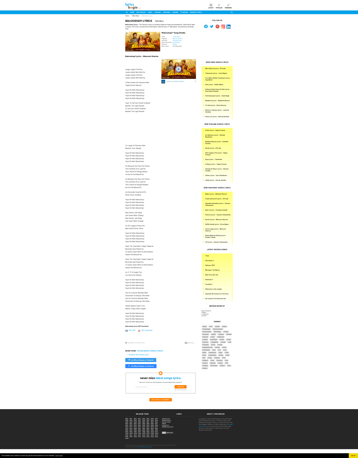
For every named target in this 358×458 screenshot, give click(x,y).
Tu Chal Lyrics (215, 105)
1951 (147, 422)
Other (227, 352)
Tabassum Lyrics (216, 73)
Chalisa (226, 331)
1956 (135, 423)
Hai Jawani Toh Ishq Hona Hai (215, 298)
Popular (219, 8)
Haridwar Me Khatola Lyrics (138, 355)
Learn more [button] (59, 455)
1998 (143, 432)
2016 (152, 435)
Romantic (219, 360)
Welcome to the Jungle (213, 289)
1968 (152, 425)
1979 (130, 428)
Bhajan (225, 326)
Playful (175, 44)
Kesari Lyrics (216, 219)
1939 (130, 420)
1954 (126, 423)
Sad (227, 360)
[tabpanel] (143, 192)
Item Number (206, 350)
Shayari (221, 363)
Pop (204, 358)
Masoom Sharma (178, 38)
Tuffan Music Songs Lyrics (150, 351)
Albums (175, 12)
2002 (126, 433)
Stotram (223, 365)
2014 (143, 435)
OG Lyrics (216, 242)
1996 (135, 432)
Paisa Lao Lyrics (217, 116)
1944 (152, 420)
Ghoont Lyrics (217, 215)
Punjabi (158, 12)
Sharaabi (213, 363)
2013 (139, 435)
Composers (205, 314)
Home (132, 12)
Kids (214, 350)
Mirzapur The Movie (212, 270)
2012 (135, 435)
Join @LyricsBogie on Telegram (142, 360)
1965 (139, 425)
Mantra (214, 334)
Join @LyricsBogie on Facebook (142, 366)
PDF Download (146, 330)
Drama (222, 339)
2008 (152, 433)
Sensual (205, 363)
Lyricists (204, 315)
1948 (135, 422)
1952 (152, 422)
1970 (126, 427)
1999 (147, 432)
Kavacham (206, 334)
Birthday (229, 334)
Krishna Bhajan (207, 331)
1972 (135, 427)
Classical (205, 337)
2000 (152, 432)
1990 (143, 430)
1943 (147, 420)
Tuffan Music (176, 36)
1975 (147, 427)
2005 (139, 433)
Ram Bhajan (218, 331)
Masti (204, 352)
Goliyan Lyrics (215, 164)
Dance (213, 337)
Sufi (227, 363)
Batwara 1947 (210, 265)
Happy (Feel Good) (207, 347)
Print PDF (132, 330)
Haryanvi (166, 12)
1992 (152, 430)
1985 (156, 428)
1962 (126, 425)
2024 (152, 436)
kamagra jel (32, 408)
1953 (156, 422)
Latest (211, 8)
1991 (147, 430)
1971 (130, 427)
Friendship (205, 344)
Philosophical (212, 355)
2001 (156, 432)
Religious (205, 360)
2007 (148, 433)
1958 (143, 423)
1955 (130, 423)
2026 (126, 438)
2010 (126, 435)
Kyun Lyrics (213, 159)
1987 (130, 430)
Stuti (229, 365)
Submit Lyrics (166, 418)
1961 (156, 423)
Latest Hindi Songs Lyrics (145, 447)
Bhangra (221, 334)
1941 (139, 420)
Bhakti (205, 326)
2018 (126, 436)
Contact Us (165, 425)
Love (225, 350)
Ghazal (220, 344)
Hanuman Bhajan (218, 329)
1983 (147, 428)
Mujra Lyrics (216, 194)
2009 (156, 433)
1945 (156, 420)
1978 (126, 428)
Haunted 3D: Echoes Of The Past (216, 294)
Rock (212, 360)
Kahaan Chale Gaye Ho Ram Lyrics (217, 90)
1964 (135, 425)
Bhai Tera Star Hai (211, 275)
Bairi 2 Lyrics (216, 210)
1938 (126, 420)
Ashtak (217, 326)
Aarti (211, 326)
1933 (139, 418)
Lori (220, 350)
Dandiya (205, 339)
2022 (143, 436)
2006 (144, 433)
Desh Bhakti (214, 339)
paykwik (26, 408)
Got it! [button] (353, 455)
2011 (130, 435)
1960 (152, 423)
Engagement (215, 342)
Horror (224, 347)
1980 (135, 428)
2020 (135, 436)
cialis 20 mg (3, 408)
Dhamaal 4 (209, 279)
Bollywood (140, 12)
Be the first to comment (160, 399)
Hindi (150, 12)
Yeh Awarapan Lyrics (217, 96)
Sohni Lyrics (215, 130)
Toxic (207, 256)
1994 (126, 432)
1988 (135, 430)
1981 (139, 428)
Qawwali (217, 358)
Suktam (205, 368)
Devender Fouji (177, 40)
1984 (152, 428)
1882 (126, 418)
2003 (131, 433)
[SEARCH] (231, 12)
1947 (130, 422)
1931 (130, 418)
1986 (126, 430)
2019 (130, 436)
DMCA (164, 423)
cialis (9, 408)
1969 (156, 425)
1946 (126, 422)
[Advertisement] (143, 129)
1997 (139, 432)
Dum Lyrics (214, 84)
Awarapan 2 (209, 260)
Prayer (210, 358)
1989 (139, 430)
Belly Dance (221, 337)
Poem (227, 355)
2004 (135, 433)
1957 (139, 423)
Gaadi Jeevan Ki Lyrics (216, 199)
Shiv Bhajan (214, 365)
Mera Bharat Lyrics (215, 68)
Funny (213, 344)
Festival (223, 342)
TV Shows (184, 12)
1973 (139, 427)
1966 (143, 425)
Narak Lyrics (213, 148)
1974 (143, 427)
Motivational (213, 352)
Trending (228, 8)
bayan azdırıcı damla (17, 408)
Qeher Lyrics (216, 175)
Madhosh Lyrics (217, 100)
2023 (148, 436)
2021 (139, 436)
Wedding (205, 365)
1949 (139, 422)
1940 (135, 420)
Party (204, 355)
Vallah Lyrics (215, 180)
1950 (143, 422)
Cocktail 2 (208, 284)
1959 (147, 423)
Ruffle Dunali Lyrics (217, 224)
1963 (130, 425)
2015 (147, 435)
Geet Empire (176, 42)
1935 (147, 418)
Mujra (220, 352)
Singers (204, 312)
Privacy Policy (166, 422)
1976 (152, 427)
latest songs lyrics (168, 378)
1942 (143, 420)
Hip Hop (218, 347)
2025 (156, 436)
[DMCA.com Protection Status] (167, 433)
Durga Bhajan (206, 329)
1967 (147, 425)
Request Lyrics (196, 12)
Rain (224, 358)
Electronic (205, 342)
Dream (229, 339)
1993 (156, 430)
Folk (230, 342)
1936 (152, 418)
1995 (130, 432)
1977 (156, 427)
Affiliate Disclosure (167, 427)
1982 (143, 428)
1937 (156, 418)
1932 (135, 418)
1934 (143, 418)
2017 (156, 435)
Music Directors (206, 311)
